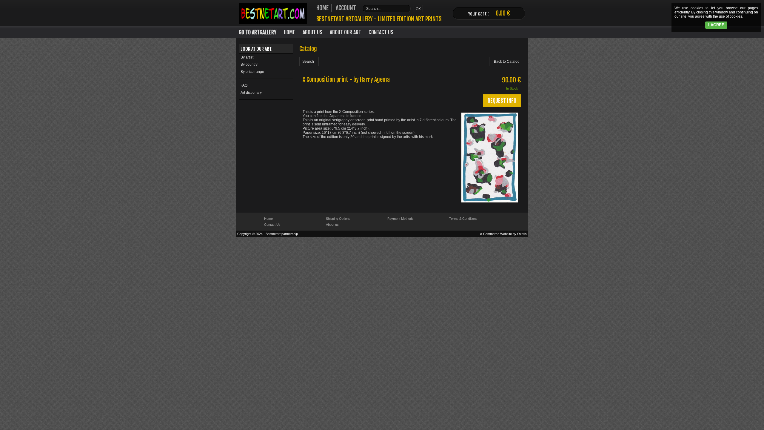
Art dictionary (251, 92)
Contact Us (381, 32)
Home (289, 32)
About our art (345, 32)
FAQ (244, 85)
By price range (252, 72)
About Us (312, 32)
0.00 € (503, 13)
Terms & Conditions (463, 218)
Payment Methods (400, 218)
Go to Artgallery (257, 32)
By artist (247, 57)
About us (332, 224)
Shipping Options (338, 218)
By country (249, 64)
